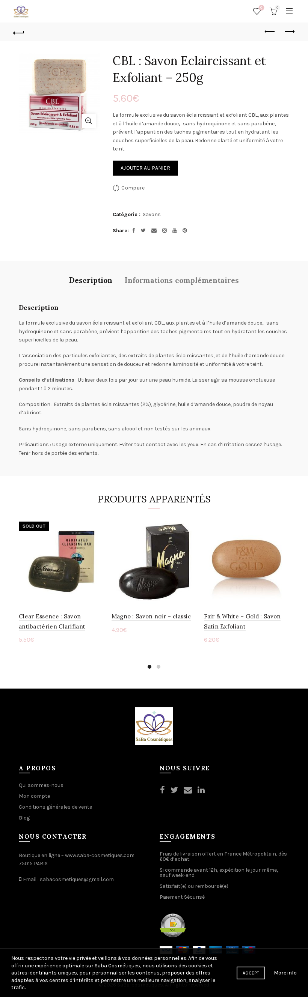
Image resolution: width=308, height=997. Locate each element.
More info (285, 973)
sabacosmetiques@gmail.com (77, 879)
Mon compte (34, 796)
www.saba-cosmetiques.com (99, 855)
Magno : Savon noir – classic (151, 616)
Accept (251, 973)
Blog (24, 818)
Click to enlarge (89, 121)
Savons (152, 214)
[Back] (19, 31)
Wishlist (261, 8)
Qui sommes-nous (41, 785)
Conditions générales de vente (55, 807)
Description (90, 279)
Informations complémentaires (182, 279)
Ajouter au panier (145, 168)
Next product (289, 31)
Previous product (270, 31)
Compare (133, 188)
